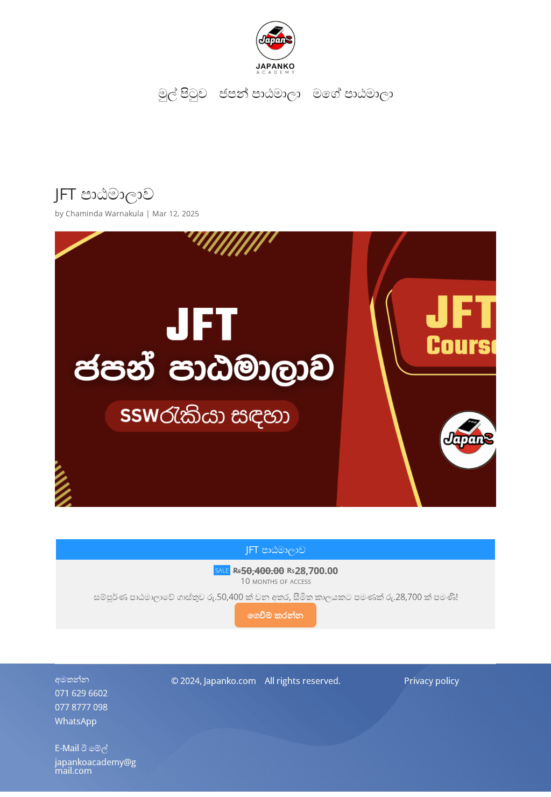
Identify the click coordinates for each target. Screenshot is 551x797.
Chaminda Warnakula (105, 213)
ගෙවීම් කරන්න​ (275, 615)
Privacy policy (431, 681)
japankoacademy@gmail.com (95, 766)
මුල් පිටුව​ (182, 93)
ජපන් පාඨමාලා (260, 93)
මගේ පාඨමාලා (353, 93)
